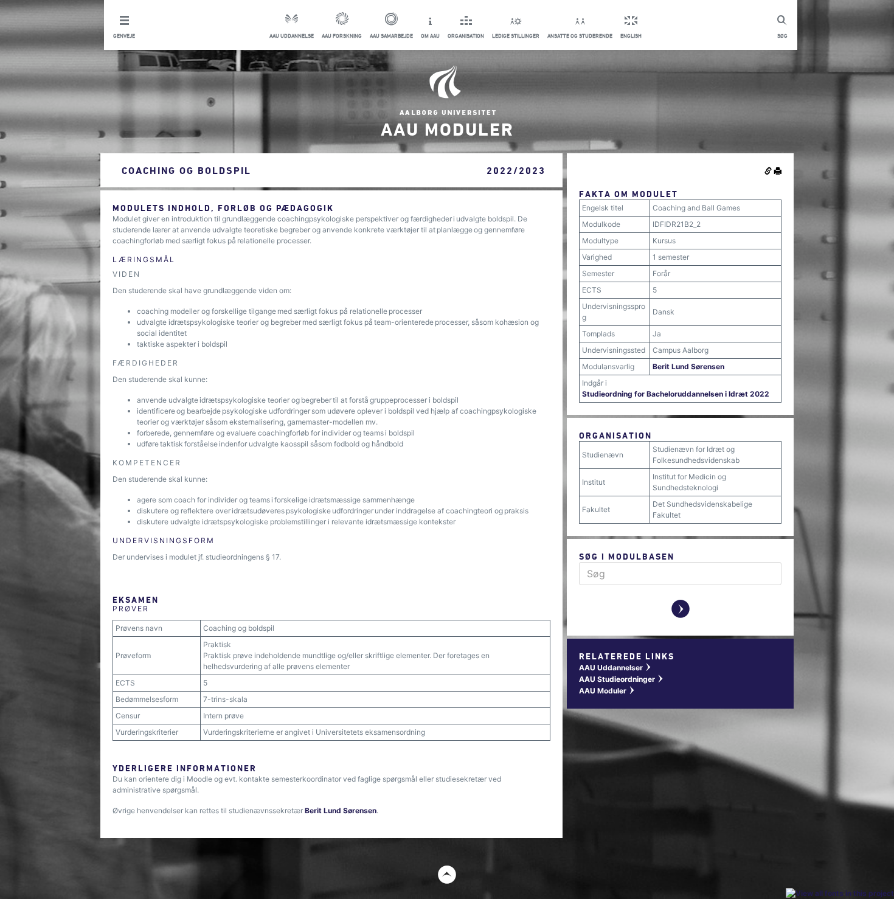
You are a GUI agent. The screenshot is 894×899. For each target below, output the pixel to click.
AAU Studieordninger (621, 679)
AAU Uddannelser (615, 667)
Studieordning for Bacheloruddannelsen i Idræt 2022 (675, 393)
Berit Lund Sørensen (340, 810)
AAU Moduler (607, 690)
